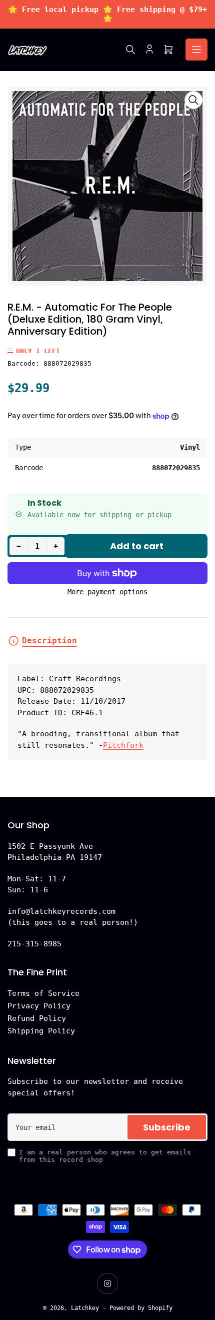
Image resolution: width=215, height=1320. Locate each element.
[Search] (131, 50)
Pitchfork (123, 745)
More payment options (108, 592)
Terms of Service (44, 993)
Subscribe (166, 1127)
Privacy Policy (39, 1005)
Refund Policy (37, 1018)
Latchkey (85, 1307)
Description (49, 640)
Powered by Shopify (141, 1307)
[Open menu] (197, 50)
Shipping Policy (41, 1030)
